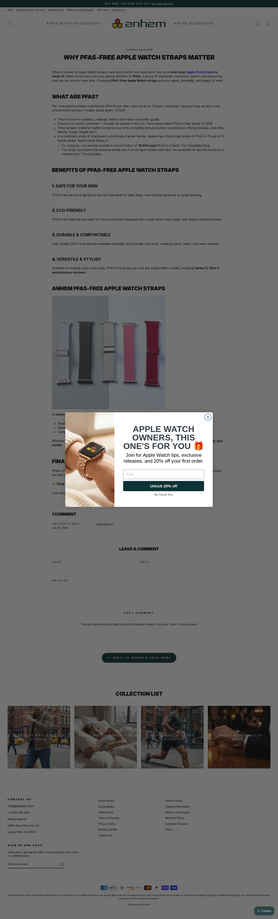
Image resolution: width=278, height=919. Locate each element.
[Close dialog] (208, 417)
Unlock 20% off (163, 486)
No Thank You (164, 494)
